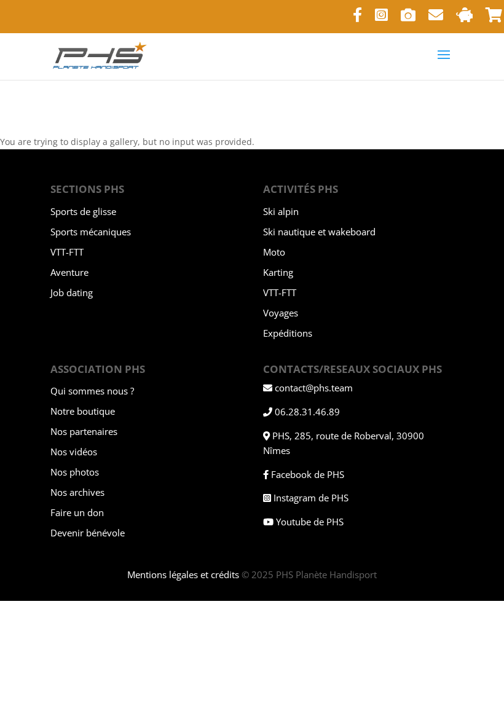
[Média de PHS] (408, 20)
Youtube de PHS (310, 521)
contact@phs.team (314, 388)
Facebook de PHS (307, 474)
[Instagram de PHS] (381, 20)
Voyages (280, 313)
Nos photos (74, 472)
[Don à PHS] (464, 20)
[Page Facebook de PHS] (357, 20)
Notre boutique (82, 411)
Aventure (69, 272)
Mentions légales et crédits (183, 574)
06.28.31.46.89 (307, 412)
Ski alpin (281, 211)
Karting (278, 272)
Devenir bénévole (87, 533)
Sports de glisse (83, 211)
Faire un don (77, 512)
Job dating (71, 292)
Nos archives (77, 492)
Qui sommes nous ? (92, 391)
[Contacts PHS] (435, 20)
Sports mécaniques (90, 231)
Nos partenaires (83, 431)
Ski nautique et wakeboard (319, 231)
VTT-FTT (67, 252)
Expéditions (287, 333)
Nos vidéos (73, 451)
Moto (274, 252)
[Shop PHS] (494, 20)
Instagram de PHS (311, 498)
